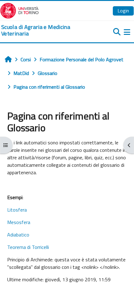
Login (123, 10)
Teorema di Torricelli (28, 247)
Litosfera (17, 209)
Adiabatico (18, 234)
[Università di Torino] (19, 10)
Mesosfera (18, 222)
